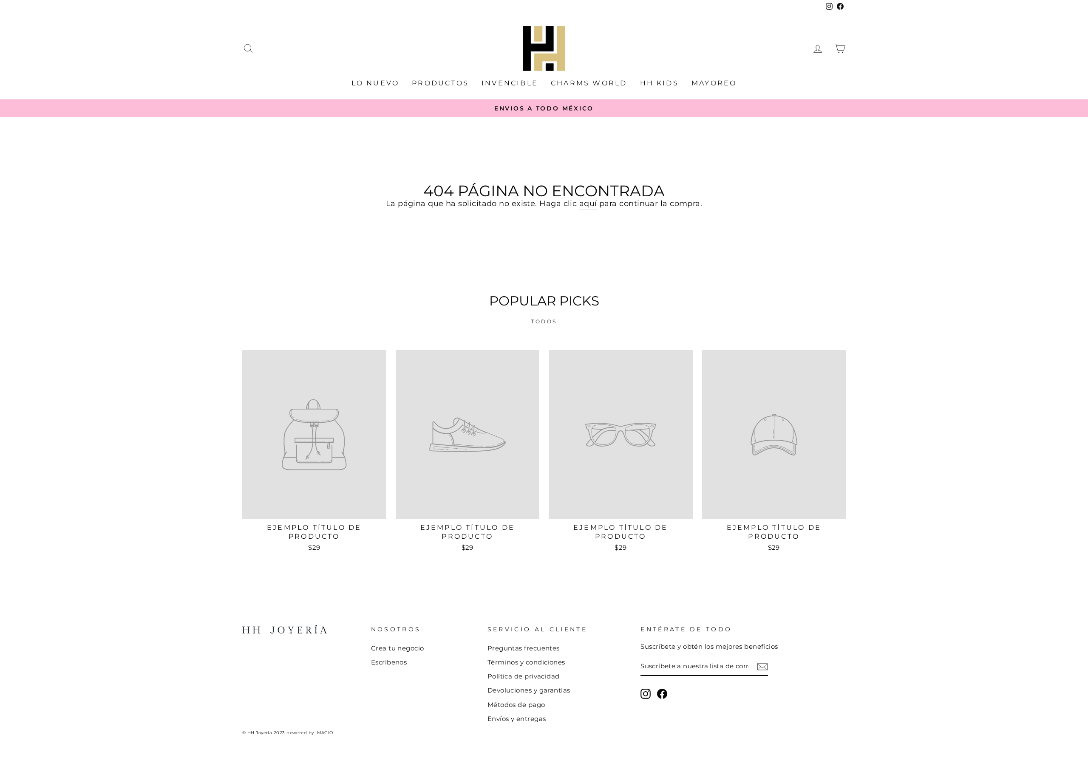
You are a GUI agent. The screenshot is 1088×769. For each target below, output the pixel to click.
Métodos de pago (516, 705)
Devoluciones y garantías (528, 690)
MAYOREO (714, 83)
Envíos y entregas (516, 719)
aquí (588, 203)
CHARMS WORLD (589, 83)
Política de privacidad (523, 676)
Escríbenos (389, 662)
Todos (544, 321)
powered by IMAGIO (309, 732)
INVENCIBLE (510, 83)
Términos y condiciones (526, 662)
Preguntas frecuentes (523, 648)
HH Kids (659, 83)
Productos (440, 83)
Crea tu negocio (397, 648)
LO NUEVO (375, 83)
